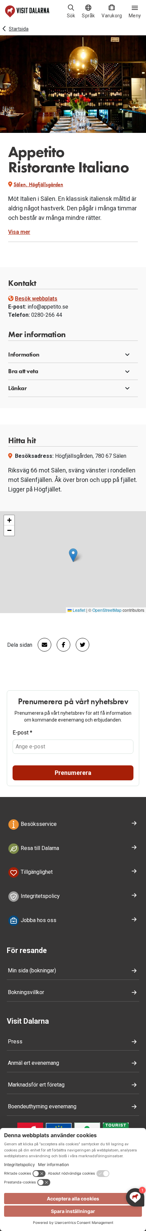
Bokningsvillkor (26, 992)
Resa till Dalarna (39, 848)
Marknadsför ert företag (36, 1084)
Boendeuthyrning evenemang (42, 1106)
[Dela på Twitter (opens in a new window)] (79, 645)
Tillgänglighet (36, 872)
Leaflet (78, 610)
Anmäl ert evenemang (33, 1063)
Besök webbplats (36, 298)
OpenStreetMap (107, 610)
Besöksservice (38, 824)
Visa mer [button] (19, 232)
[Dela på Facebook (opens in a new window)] (60, 645)
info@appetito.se (48, 307)
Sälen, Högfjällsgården (38, 184)
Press (15, 1041)
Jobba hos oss (37, 920)
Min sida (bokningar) (32, 970)
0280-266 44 (46, 315)
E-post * (22, 732)
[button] (73, 354)
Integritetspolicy (39, 896)
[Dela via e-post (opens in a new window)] (41, 645)
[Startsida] (27, 11)
